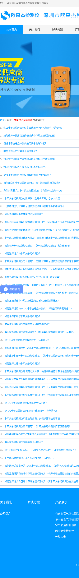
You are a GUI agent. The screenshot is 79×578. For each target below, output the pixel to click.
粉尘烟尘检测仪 (64, 530)
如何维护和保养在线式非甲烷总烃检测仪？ (25, 167)
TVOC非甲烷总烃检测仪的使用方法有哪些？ (27, 340)
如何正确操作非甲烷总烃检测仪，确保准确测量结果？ (32, 300)
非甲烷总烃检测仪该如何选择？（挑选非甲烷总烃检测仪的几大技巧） (40, 332)
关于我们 (34, 29)
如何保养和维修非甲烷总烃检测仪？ (23, 316)
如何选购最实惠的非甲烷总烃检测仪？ (24, 214)
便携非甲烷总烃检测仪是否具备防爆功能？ (25, 143)
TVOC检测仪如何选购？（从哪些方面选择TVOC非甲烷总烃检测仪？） (41, 450)
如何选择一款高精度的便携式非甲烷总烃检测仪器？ (29, 135)
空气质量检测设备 (66, 525)
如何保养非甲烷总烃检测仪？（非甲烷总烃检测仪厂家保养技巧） (38, 245)
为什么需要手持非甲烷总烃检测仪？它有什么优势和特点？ (33, 190)
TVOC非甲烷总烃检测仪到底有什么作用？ (26, 403)
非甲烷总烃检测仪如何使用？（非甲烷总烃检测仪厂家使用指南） (38, 426)
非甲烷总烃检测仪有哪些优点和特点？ (24, 442)
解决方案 (57, 29)
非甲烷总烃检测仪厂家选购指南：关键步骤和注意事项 (32, 418)
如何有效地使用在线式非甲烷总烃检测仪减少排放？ (29, 159)
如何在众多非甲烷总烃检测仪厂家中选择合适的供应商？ (32, 183)
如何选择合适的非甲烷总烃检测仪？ (23, 363)
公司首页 (11, 29)
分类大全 (60, 536)
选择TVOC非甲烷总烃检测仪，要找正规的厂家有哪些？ (33, 277)
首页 (2, 120)
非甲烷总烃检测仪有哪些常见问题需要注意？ (28, 324)
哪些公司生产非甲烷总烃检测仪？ (20, 151)
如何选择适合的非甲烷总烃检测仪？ (23, 253)
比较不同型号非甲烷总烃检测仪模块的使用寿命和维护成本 (34, 206)
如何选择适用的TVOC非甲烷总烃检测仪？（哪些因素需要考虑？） (39, 308)
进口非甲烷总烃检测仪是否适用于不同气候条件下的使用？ (33, 128)
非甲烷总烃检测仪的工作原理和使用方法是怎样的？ (31, 458)
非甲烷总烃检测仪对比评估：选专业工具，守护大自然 (32, 198)
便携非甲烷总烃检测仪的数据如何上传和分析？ (27, 175)
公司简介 (5, 513)
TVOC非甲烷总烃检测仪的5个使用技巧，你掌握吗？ (31, 410)
